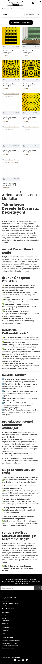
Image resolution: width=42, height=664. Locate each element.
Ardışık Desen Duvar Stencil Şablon (9, 52)
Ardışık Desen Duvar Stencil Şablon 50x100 (10, 184)
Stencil (8, 8)
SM (4, 47)
